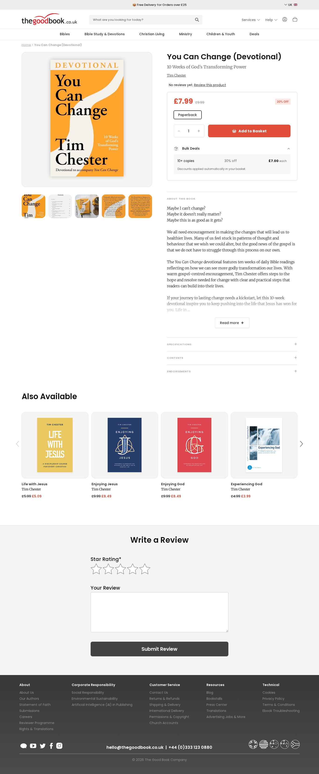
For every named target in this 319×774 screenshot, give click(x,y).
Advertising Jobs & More (225, 716)
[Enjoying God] (194, 445)
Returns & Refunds (164, 698)
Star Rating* (106, 559)
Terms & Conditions (278, 704)
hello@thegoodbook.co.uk (134, 747)
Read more (229, 322)
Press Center (216, 704)
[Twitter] (42, 745)
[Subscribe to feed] (23, 745)
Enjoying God (172, 484)
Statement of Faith (35, 704)
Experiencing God (246, 484)
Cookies (268, 692)
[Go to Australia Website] (275, 742)
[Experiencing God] (264, 445)
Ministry (185, 34)
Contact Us (158, 692)
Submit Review (159, 649)
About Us (26, 692)
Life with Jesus (34, 484)
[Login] (284, 20)
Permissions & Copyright (169, 716)
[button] (18, 455)
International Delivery (166, 710)
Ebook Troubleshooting (281, 710)
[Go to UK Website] (254, 742)
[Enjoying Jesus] (125, 445)
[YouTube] (33, 745)
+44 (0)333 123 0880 (190, 747)
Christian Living (151, 34)
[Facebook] (51, 745)
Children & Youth (220, 34)
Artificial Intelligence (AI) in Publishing (102, 704)
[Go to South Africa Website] (295, 742)
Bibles (65, 34)
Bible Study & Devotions (105, 34)
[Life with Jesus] (55, 445)
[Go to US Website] (264, 742)
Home (26, 45)
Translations (216, 710)
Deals (254, 34)
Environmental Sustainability (95, 698)
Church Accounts (163, 723)
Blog (209, 692)
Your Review (105, 587)
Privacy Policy (273, 698)
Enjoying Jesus (105, 484)
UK (290, 5)
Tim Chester (176, 75)
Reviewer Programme (36, 723)
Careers (25, 716)
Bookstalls (214, 698)
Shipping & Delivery (165, 704)
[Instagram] (59, 745)
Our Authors (29, 698)
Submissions (29, 710)
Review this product (210, 85)
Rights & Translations (36, 729)
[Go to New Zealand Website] (285, 742)
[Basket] (295, 20)
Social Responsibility (88, 692)
